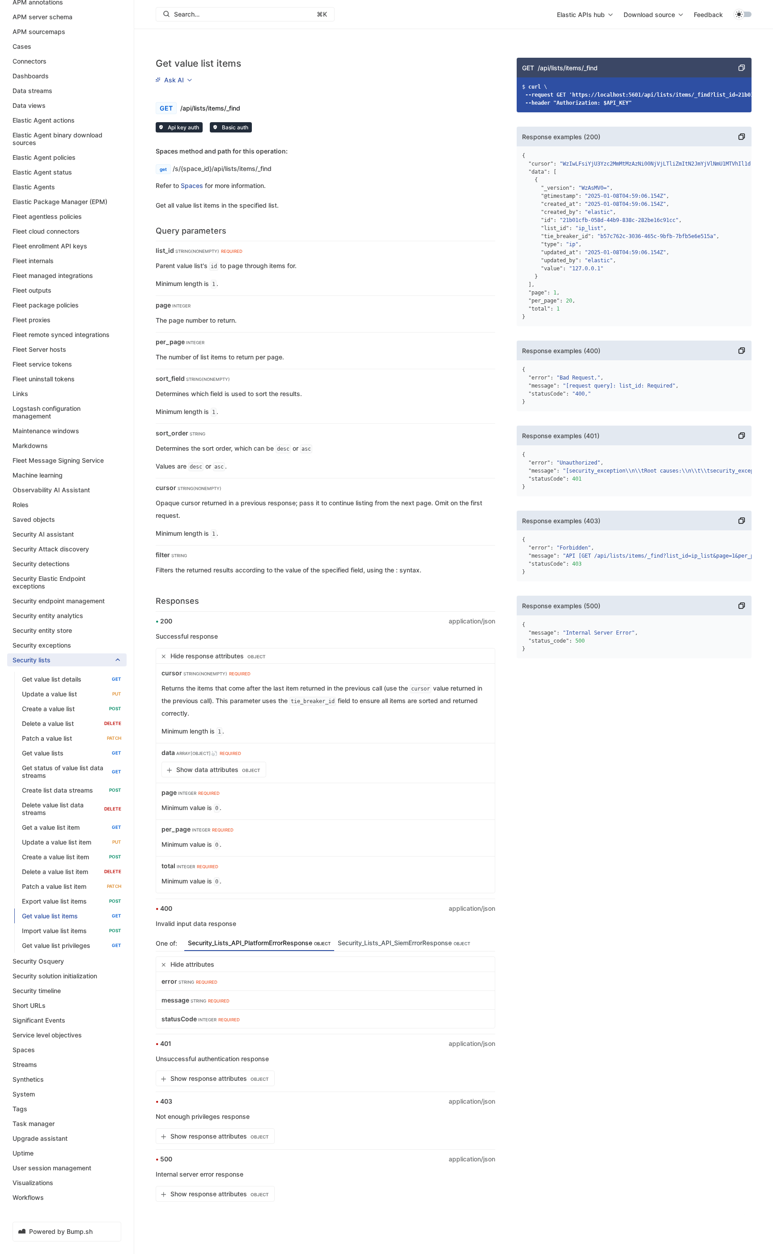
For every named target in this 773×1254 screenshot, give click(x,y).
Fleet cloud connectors (46, 231)
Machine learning (38, 475)
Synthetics (28, 1079)
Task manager (34, 1123)
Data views (29, 105)
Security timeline (37, 990)
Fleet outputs (32, 290)
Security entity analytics (48, 615)
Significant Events (39, 1020)
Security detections (41, 563)
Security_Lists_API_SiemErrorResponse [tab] (404, 943)
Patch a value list (71, 738)
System (24, 1094)
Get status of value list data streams (71, 771)
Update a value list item (71, 842)
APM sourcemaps (39, 31)
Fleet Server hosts (39, 349)
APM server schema (42, 17)
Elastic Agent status (42, 172)
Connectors (30, 61)
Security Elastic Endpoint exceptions (49, 582)
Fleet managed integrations (53, 275)
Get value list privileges (71, 945)
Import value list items (71, 930)
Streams (25, 1064)
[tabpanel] (325, 992)
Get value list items (71, 916)
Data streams (32, 90)
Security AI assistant (43, 534)
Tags (20, 1109)
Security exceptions (42, 645)
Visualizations (33, 1182)
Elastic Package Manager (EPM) (60, 201)
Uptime (23, 1153)
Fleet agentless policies (47, 216)
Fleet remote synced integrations (61, 334)
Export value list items (71, 901)
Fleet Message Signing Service (58, 460)
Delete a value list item (71, 871)
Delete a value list (71, 723)
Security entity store (42, 630)
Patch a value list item (71, 886)
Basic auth (234, 127)
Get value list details (71, 679)
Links (20, 393)
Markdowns (30, 445)
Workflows (28, 1197)
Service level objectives (47, 1035)
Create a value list (71, 708)
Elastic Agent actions (44, 120)
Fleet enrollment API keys (50, 246)
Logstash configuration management (47, 412)
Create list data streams (71, 790)
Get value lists (71, 753)
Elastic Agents (34, 187)
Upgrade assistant (40, 1138)
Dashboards (31, 76)
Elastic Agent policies (44, 157)
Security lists (32, 660)
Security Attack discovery (51, 549)
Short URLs (29, 1005)
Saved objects (34, 519)
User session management (52, 1168)
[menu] (585, 14)
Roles (21, 504)
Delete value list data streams (71, 808)
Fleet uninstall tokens (44, 379)
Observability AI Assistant (51, 490)
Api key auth (182, 127)
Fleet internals (33, 260)
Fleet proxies (32, 320)
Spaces (24, 1050)
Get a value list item (71, 827)
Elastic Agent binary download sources (57, 138)
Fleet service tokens (42, 364)
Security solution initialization (55, 976)
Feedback (708, 14)
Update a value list (71, 694)
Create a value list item (71, 857)
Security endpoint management (59, 601)
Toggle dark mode (743, 14)
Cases (22, 46)
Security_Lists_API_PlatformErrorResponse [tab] (259, 943)
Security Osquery (38, 961)
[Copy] (741, 67)
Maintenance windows (46, 431)
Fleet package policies (46, 305)
